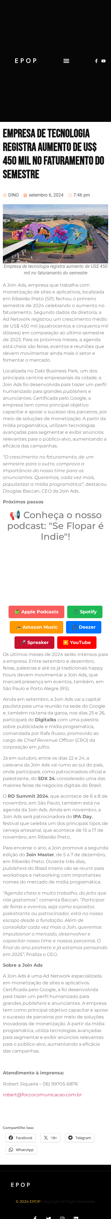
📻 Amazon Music (36, 627)
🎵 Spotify (85, 611)
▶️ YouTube (77, 642)
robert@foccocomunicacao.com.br (42, 1094)
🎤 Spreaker (34, 642)
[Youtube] (103, 61)
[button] (66, 61)
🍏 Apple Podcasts (36, 611)
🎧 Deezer (84, 627)
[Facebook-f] (96, 61)
